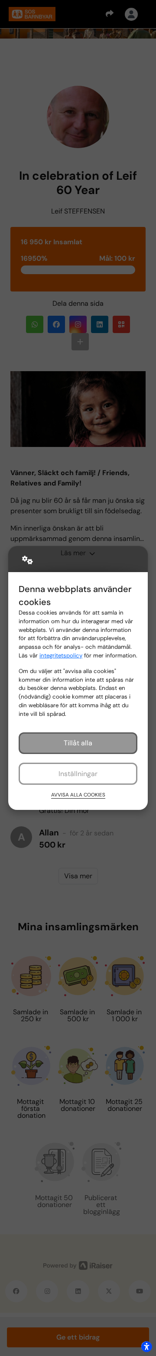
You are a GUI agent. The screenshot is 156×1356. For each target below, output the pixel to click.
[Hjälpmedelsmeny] (146, 1346)
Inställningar (78, 773)
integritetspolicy (60, 655)
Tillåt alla (78, 743)
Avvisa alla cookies (78, 794)
